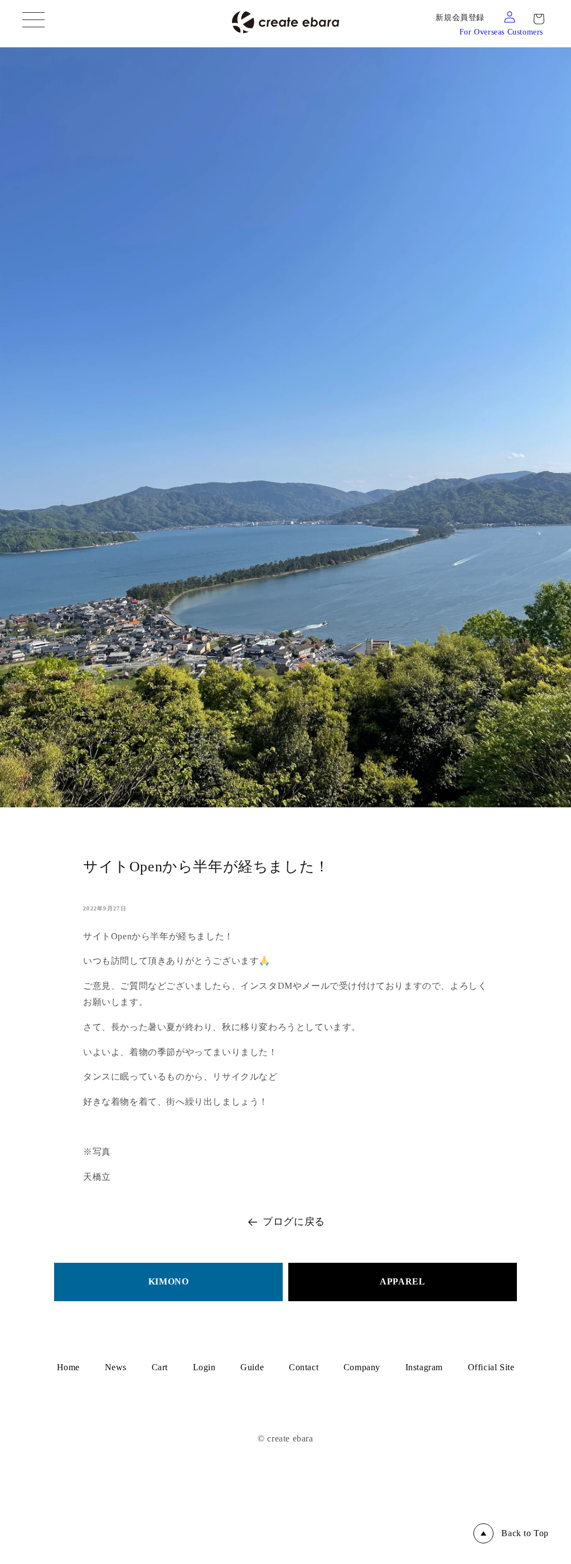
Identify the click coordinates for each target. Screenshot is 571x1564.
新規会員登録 (460, 17)
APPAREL (402, 1281)
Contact (303, 1367)
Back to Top (525, 1533)
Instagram (424, 1367)
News (116, 1367)
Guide (252, 1367)
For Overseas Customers (501, 32)
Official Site (491, 1367)
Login (204, 1367)
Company (361, 1367)
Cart (160, 1367)
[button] (538, 19)
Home (68, 1367)
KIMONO (168, 1281)
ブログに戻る (294, 1221)
